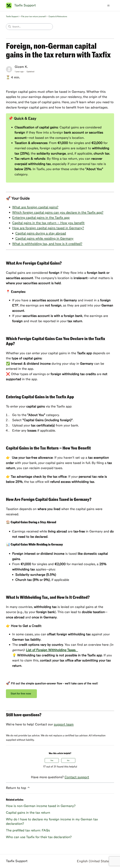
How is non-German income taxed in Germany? (40, 806)
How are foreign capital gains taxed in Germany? (48, 228)
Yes (51, 760)
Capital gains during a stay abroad (40, 233)
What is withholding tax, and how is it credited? (47, 244)
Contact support (77, 777)
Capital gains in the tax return (28, 813)
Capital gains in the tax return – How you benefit (48, 223)
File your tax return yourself (33, 16)
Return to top (16, 788)
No (68, 760)
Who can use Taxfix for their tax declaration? (39, 837)
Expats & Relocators (58, 16)
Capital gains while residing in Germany (44, 238)
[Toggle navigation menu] (108, 5)
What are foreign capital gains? (35, 207)
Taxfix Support (12, 16)
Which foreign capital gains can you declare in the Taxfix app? (57, 212)
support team (64, 724)
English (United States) (94, 861)
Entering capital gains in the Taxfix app (41, 218)
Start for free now (21, 693)
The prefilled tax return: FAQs (28, 830)
